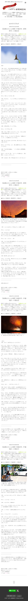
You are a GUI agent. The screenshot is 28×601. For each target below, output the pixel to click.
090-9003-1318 (11, 596)
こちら (6, 176)
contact (19, 596)
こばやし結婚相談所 (11, 598)
